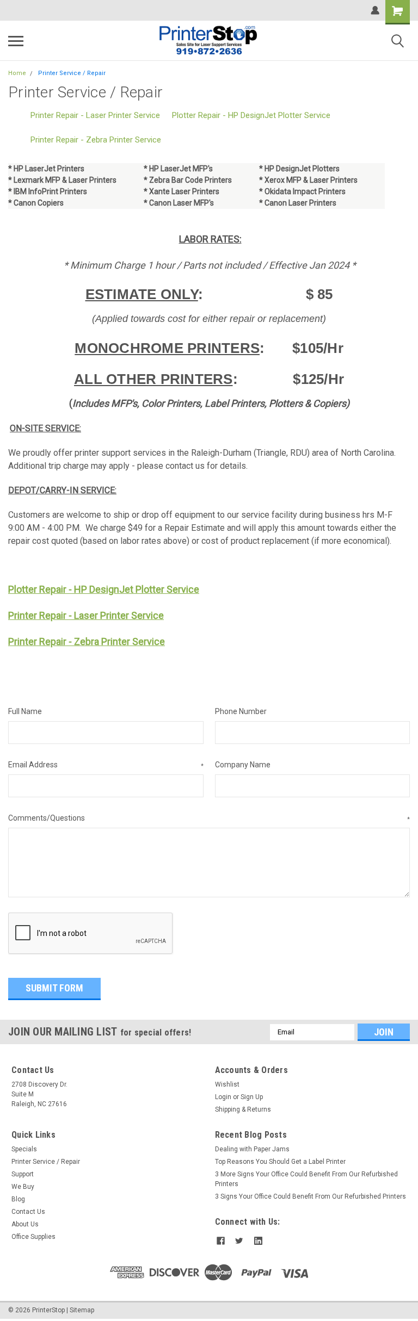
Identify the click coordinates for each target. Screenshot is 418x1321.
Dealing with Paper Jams (252, 1149)
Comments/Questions (209, 818)
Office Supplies (33, 1237)
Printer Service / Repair (72, 73)
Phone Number (241, 711)
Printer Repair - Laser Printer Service (95, 115)
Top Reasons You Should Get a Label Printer (280, 1161)
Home (17, 73)
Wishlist (227, 1084)
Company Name (243, 764)
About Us (25, 1224)
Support (22, 1174)
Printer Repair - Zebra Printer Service (95, 140)
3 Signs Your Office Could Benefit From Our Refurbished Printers (310, 1196)
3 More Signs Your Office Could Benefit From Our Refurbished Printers (306, 1179)
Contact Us (28, 1211)
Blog (18, 1199)
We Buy (22, 1186)
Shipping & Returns (243, 1109)
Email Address (106, 764)
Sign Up (252, 1097)
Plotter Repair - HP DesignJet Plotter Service (251, 115)
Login (223, 1097)
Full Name (25, 711)
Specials (24, 1149)
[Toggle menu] (15, 40)
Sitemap (82, 1310)
